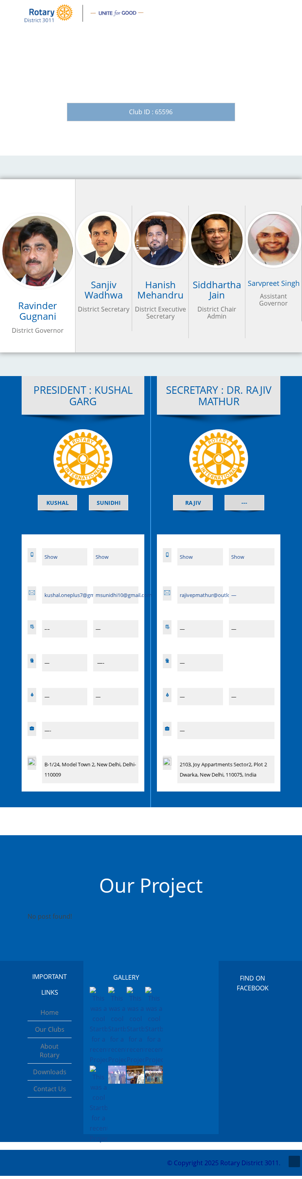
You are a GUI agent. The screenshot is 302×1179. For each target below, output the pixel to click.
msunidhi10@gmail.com (124, 595)
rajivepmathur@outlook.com (214, 595)
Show (50, 556)
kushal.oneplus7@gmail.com (77, 595)
